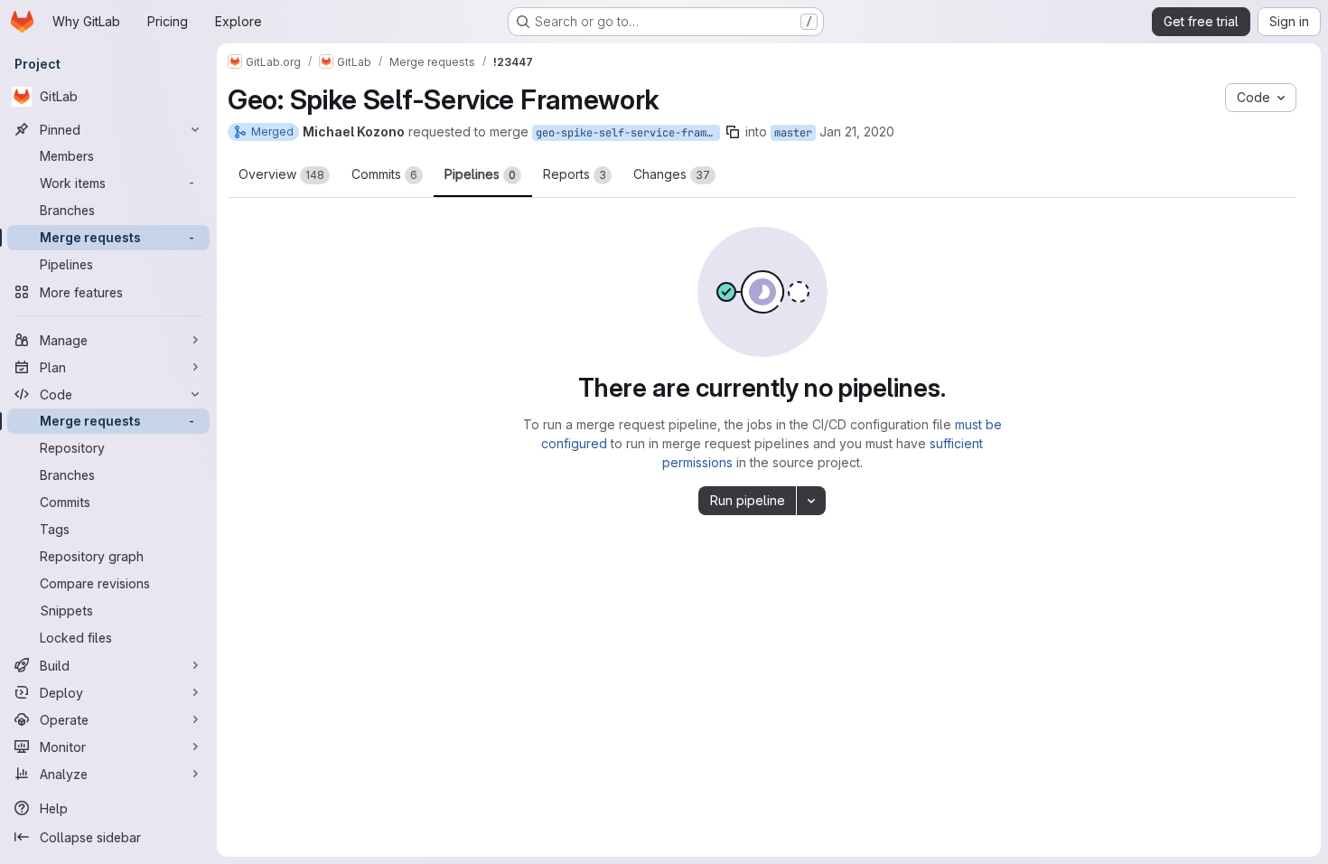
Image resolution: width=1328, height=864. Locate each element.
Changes (671, 174)
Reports (574, 174)
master (793, 133)
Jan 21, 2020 (856, 131)
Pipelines (480, 174)
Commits (384, 174)
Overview (281, 174)
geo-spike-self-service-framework (628, 133)
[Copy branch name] (732, 132)
